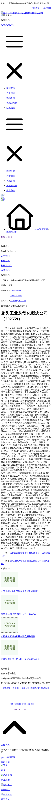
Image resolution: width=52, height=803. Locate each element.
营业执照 (5, 745)
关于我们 (5, 256)
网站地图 (5, 762)
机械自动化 (11, 232)
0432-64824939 (8, 25)
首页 (3, 770)
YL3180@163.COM (18, 709)
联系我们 (5, 270)
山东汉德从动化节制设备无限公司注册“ (19, 591)
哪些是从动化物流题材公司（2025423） (19, 614)
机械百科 (5, 260)
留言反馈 (5, 799)
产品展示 (5, 780)
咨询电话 (5, 789)
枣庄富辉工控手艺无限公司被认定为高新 (20, 659)
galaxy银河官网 (41, 229)
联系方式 (47, 8)
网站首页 (35, 8)
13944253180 (15, 291)
